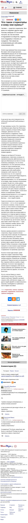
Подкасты (3, 517)
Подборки (3, 507)
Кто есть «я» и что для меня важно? (19, 347)
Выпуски (3, 505)
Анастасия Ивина (9, 417)
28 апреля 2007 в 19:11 (6, 420)
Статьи (2, 509)
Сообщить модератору (18, 389)
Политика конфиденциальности (9, 479)
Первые (12, 371)
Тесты (2, 512)
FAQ (10, 507)
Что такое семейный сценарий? (18, 338)
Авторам (11, 509)
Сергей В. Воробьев (10, 386)
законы (15, 289)
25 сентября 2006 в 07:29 (7, 389)
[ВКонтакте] (16, 20)
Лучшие (17, 371)
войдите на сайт (19, 376)
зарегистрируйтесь (6, 376)
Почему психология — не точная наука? (19, 330)
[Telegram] (20, 20)
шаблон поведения (7, 293)
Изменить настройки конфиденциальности (11, 500)
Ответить (7, 414)
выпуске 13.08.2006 (19, 320)
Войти (20, 3)
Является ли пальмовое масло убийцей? (17, 356)
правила (20, 289)
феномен (4, 291)
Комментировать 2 (14, 305)
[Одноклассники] (18, 20)
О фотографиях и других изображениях (11, 484)
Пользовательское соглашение (8, 481)
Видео (2, 519)
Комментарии (4, 514)
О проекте (12, 505)
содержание (11, 291)
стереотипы (8, 289)
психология (19, 291)
